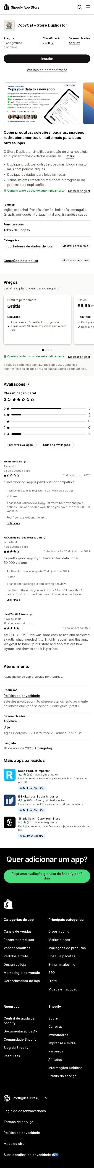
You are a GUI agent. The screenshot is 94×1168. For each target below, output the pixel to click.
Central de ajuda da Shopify (19, 1020)
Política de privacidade (22, 696)
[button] (47, 780)
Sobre (53, 1018)
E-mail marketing (61, 964)
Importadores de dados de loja (28, 246)
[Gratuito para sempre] (43, 350)
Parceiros (55, 1051)
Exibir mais (13, 523)
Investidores (58, 1035)
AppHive (74, 43)
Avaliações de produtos (67, 948)
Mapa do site (14, 1144)
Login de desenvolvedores (25, 1111)
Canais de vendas (17, 931)
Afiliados (55, 1060)
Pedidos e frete (16, 956)
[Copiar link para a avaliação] (25, 462)
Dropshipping (58, 931)
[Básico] (46, 350)
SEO (51, 973)
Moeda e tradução (62, 989)
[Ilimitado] (51, 350)
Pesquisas (12, 1056)
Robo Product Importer (34, 771)
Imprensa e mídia (62, 1043)
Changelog (43, 748)
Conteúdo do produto (21, 261)
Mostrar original (79, 191)
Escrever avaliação (20, 445)
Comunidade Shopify (20, 1039)
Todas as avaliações (56, 445)
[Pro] (48, 350)
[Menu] (88, 7)
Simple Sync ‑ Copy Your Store (39, 818)
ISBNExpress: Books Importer (38, 796)
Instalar (47, 59)
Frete (52, 981)
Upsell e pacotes (61, 956)
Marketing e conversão (22, 973)
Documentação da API (21, 1031)
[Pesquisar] (80, 7)
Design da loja (15, 964)
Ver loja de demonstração (47, 70)
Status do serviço (62, 1076)
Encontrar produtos (19, 940)
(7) (52, 43)
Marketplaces (59, 940)
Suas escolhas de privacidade (27, 1155)
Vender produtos (17, 948)
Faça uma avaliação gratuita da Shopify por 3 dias (47, 876)
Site (7, 727)
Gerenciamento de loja (22, 981)
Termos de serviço (18, 1122)
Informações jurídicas (65, 1068)
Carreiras (55, 1026)
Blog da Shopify (16, 1047)
